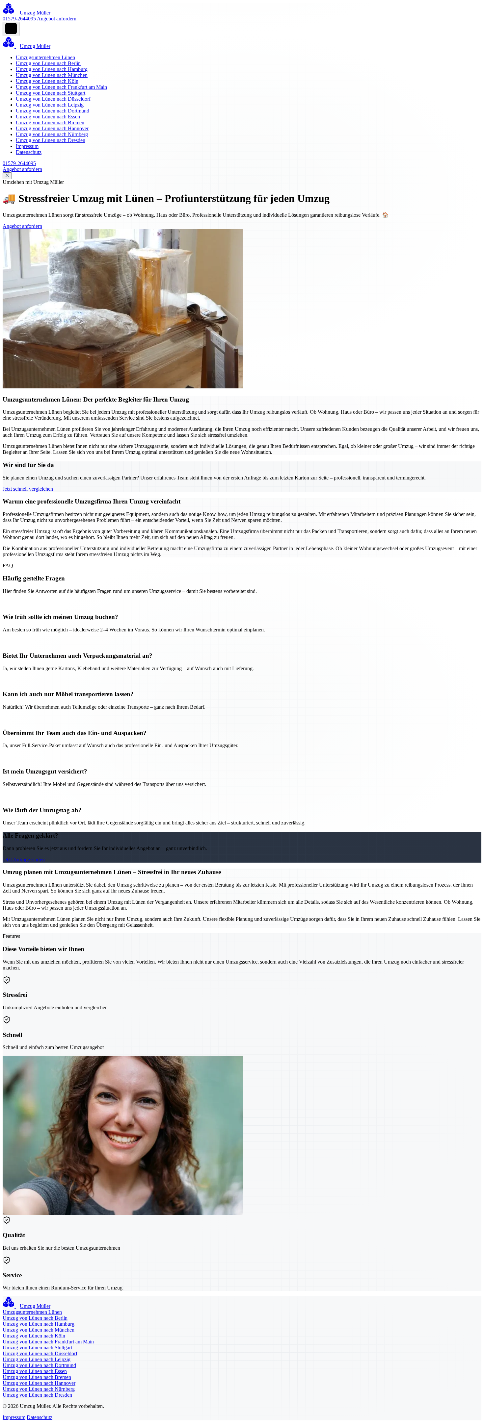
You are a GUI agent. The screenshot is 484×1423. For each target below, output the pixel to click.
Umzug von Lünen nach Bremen (50, 122)
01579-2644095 (19, 18)
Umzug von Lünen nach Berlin (48, 63)
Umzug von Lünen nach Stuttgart (50, 93)
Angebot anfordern (56, 18)
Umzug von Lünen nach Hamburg (52, 69)
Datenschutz (28, 152)
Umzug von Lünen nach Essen (48, 116)
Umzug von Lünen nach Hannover (52, 128)
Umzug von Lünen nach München (52, 75)
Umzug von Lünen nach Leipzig (50, 105)
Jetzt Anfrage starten (24, 859)
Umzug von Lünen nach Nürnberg (52, 134)
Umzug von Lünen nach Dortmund (52, 110)
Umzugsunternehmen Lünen (45, 57)
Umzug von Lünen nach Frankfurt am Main (61, 87)
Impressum (27, 146)
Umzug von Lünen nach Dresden (50, 140)
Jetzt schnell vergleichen (28, 489)
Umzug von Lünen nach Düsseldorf (53, 99)
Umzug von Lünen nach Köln (47, 81)
